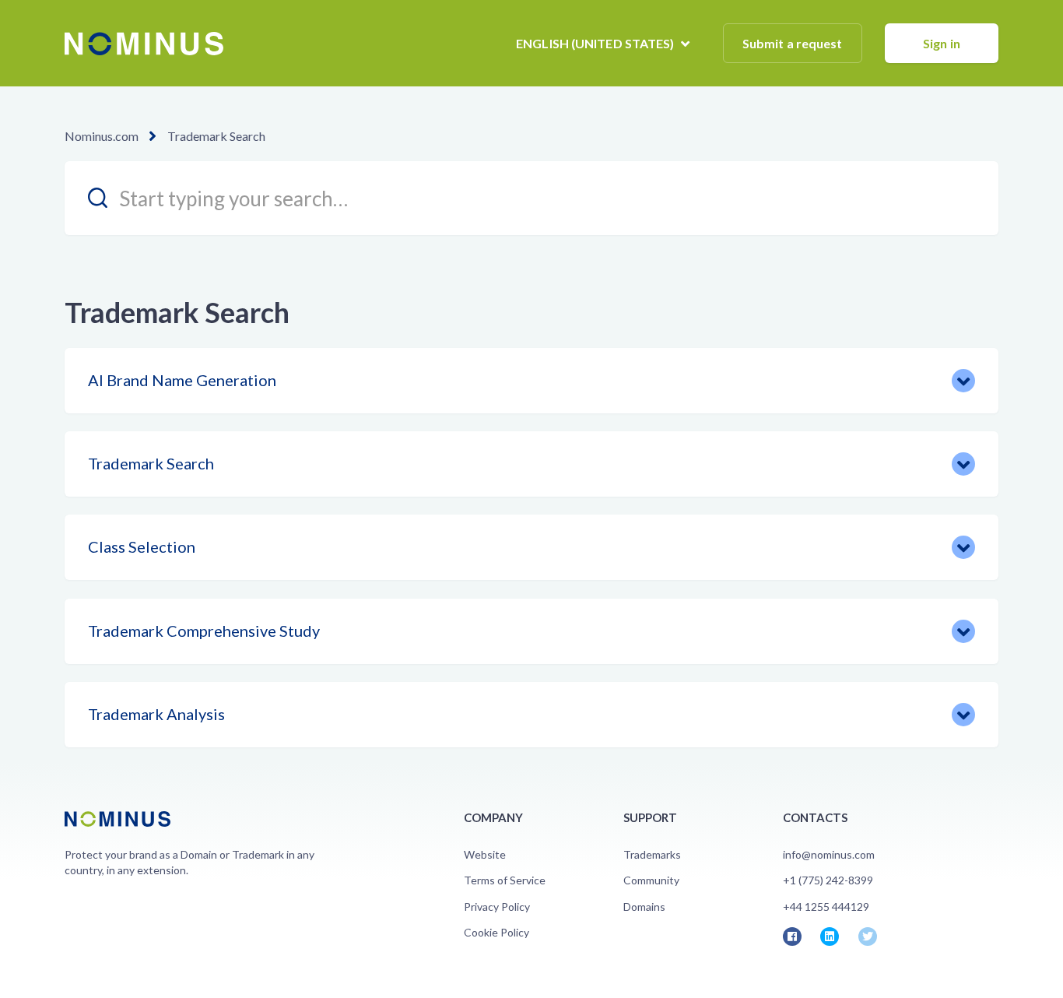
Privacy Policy (497, 906)
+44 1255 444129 (826, 906)
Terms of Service (505, 880)
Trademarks (652, 854)
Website (485, 854)
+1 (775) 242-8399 (828, 880)
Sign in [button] (941, 43)
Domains (644, 906)
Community (651, 880)
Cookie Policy (496, 932)
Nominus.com (102, 135)
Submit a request (792, 43)
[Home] (144, 43)
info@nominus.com (829, 854)
